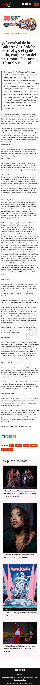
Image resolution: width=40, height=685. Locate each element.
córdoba (18, 445)
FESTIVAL (26, 445)
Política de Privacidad (22, 677)
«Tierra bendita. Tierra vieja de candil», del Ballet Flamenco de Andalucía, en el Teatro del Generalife (20, 493)
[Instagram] (30, 4)
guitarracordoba (7, 449)
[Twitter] (26, 4)
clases (11, 445)
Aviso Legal (33, 677)
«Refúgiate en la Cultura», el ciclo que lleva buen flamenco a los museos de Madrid (19, 648)
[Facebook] (23, 4)
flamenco (34, 445)
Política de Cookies (20, 680)
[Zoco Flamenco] (7, 4)
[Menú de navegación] (36, 4)
